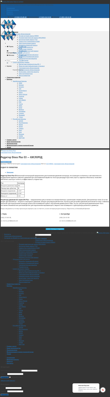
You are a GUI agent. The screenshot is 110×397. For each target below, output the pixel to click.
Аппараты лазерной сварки (28, 45)
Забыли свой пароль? (8, 381)
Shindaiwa (22, 111)
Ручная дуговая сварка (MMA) (29, 36)
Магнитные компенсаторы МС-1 (30, 64)
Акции (9, 147)
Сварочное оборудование (21, 34)
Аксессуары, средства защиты (29, 72)
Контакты (10, 14)
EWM (20, 83)
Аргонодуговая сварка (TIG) (28, 40)
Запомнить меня (16, 377)
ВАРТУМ (21, 138)
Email (3, 388)
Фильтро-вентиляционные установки (32, 66)
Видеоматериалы (13, 10)
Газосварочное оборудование (29, 68)
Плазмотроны (23, 60)
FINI (20, 102)
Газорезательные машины (28, 58)
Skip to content (18, 2)
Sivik (20, 132)
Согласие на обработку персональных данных (19, 238)
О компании (11, 8)
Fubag (21, 98)
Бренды (9, 79)
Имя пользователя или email (11, 370)
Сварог (21, 128)
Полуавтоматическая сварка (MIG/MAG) (32, 38)
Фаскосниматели (24, 75)
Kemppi (21, 85)
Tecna (21, 104)
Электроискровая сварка (27, 43)
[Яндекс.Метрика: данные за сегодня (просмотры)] (103, 233)
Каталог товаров (12, 32)
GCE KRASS (22, 100)
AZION (21, 121)
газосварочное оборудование (64, 164)
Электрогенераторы (26, 74)
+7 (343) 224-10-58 (45, 17)
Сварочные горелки (25, 49)
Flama (21, 92)
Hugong (21, 96)
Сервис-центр (11, 140)
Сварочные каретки (13, 77)
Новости (10, 12)
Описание (10, 172)
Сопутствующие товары (21, 62)
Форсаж (21, 134)
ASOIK (21, 126)
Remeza (21, 109)
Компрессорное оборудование (29, 70)
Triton (21, 117)
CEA (20, 89)
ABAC (20, 106)
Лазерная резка (12, 143)
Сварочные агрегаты (26, 47)
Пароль (4, 374)
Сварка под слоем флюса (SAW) (29, 41)
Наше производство (14, 141)
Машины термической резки (28, 55)
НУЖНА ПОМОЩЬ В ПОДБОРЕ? (55, 229)
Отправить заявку (6, 162)
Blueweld (22, 115)
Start (20, 130)
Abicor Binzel (23, 94)
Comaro (21, 113)
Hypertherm (23, 91)
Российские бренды (19, 119)
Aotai (20, 108)
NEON (21, 125)
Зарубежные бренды (20, 81)
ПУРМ (21, 136)
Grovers (21, 87)
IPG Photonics (23, 123)
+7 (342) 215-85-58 (20, 17)
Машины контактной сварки (28, 51)
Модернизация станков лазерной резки (20, 145)
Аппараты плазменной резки (28, 57)
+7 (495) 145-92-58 (65, 17)
